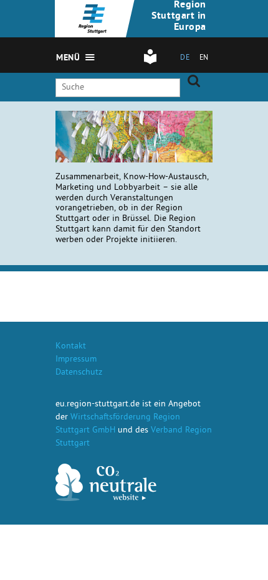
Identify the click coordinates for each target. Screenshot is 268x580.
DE (184, 58)
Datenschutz (78, 373)
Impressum (76, 360)
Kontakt (70, 347)
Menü (68, 58)
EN (204, 58)
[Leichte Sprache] (150, 62)
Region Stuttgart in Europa (178, 17)
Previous (113, 129)
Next (128, 129)
